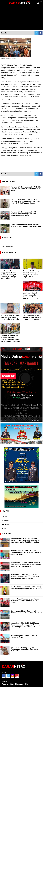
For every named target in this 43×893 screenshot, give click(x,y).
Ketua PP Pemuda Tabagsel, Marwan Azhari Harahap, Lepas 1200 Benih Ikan (25, 225)
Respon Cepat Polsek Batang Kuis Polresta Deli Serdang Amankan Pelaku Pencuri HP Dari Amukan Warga (25, 201)
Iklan (26, 684)
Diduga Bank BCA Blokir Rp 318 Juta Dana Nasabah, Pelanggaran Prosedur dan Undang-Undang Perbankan (25, 625)
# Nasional (4, 520)
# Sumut (3, 528)
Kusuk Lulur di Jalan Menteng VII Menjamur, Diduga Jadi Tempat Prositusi (26, 612)
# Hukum (3, 516)
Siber (12, 684)
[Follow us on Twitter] (8, 676)
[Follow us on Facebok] (4, 676)
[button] (41, 1)
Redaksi (5, 684)
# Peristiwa (4, 524)
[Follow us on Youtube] (17, 676)
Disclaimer (19, 684)
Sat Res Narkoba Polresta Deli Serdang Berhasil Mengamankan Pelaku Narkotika (26, 588)
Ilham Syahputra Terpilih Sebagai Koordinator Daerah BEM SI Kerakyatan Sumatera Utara (25, 552)
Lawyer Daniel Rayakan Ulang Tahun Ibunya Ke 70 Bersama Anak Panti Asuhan (24, 600)
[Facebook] (40, 33)
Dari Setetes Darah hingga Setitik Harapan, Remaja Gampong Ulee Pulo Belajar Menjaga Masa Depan (9, 275)
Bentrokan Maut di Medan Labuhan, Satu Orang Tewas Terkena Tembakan (10, 317)
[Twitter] (36, 33)
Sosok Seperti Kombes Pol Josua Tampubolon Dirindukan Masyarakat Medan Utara (24, 649)
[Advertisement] (21, 15)
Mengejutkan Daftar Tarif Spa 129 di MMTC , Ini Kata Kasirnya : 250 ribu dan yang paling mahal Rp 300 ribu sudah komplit (25, 541)
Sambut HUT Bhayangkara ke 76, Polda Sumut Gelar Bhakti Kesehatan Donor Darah (25, 188)
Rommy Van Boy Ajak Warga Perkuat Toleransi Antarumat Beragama (32, 317)
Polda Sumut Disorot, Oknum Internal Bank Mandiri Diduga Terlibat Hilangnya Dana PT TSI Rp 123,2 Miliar (25, 564)
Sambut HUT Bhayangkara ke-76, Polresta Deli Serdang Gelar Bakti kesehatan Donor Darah (23, 213)
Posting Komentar (6, 246)
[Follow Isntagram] (12, 676)
